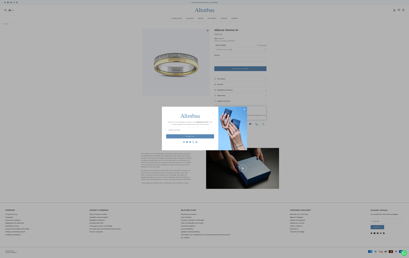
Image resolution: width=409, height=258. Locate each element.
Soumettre (190, 136)
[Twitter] (184, 142)
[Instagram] (193, 142)
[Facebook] (187, 142)
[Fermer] (244, 109)
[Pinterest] (196, 142)
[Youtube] (190, 142)
